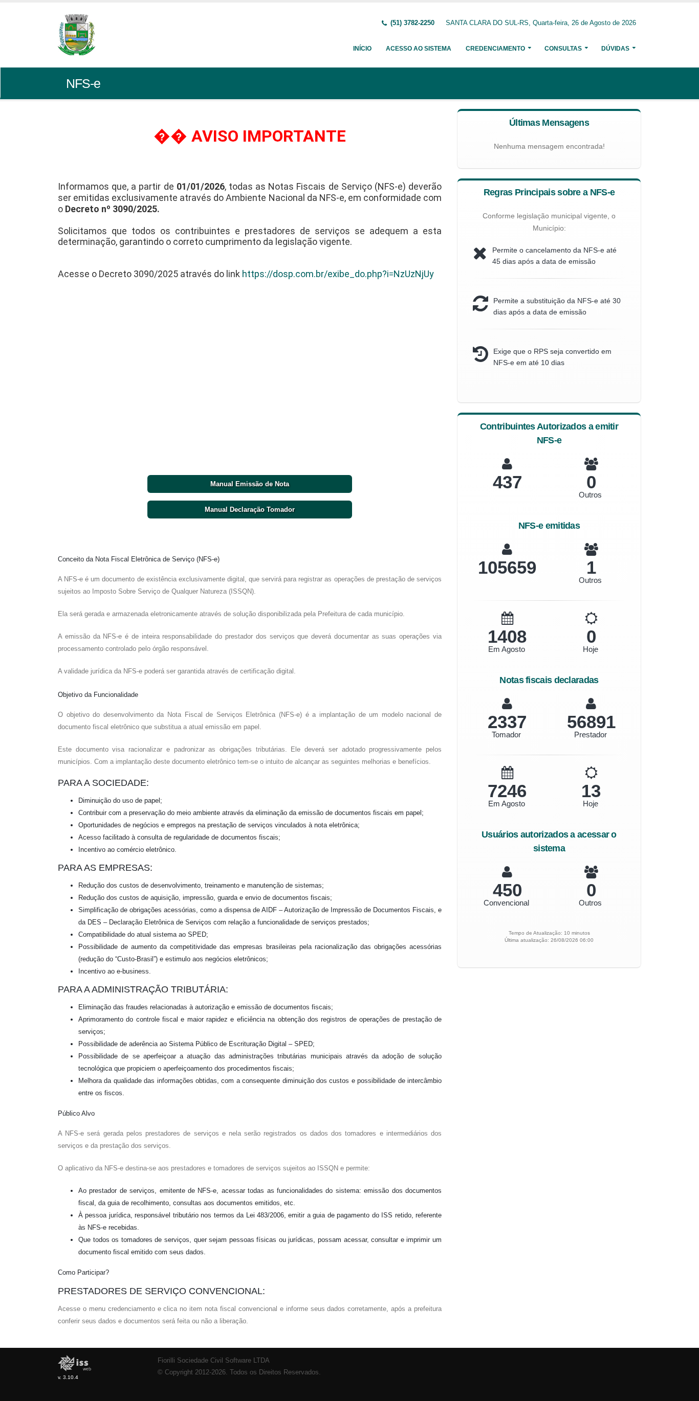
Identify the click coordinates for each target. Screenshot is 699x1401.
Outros (590, 495)
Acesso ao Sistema (418, 48)
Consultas (563, 48)
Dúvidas (615, 48)
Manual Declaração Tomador (250, 509)
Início (362, 48)
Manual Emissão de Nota (249, 484)
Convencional (506, 903)
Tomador (506, 734)
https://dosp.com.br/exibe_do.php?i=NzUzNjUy (338, 273)
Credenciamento (495, 48)
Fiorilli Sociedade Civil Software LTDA (214, 1360)
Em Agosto (506, 649)
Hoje (590, 649)
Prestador (590, 734)
